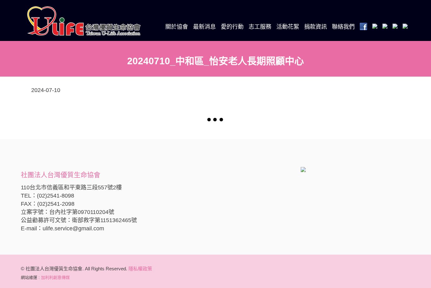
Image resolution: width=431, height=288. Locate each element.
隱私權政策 (140, 268)
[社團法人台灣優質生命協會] (84, 20)
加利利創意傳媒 (55, 277)
